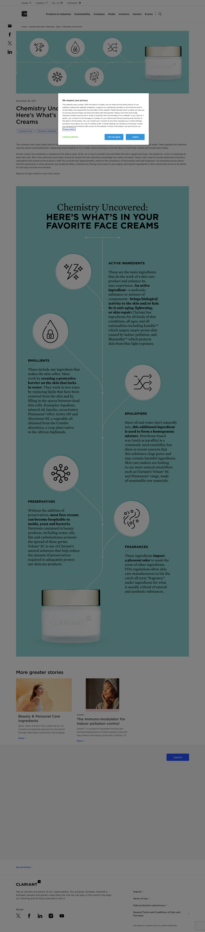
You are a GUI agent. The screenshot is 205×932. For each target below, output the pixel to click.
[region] (103, 119)
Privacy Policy (69, 129)
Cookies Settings (70, 137)
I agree (135, 137)
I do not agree (114, 137)
